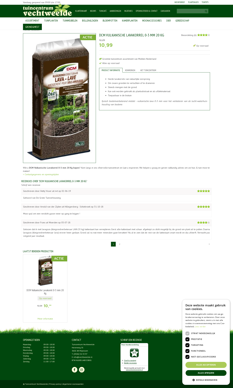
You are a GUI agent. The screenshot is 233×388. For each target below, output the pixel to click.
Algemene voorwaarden (73, 384)
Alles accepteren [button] (206, 364)
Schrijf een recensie (30, 185)
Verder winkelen (32, 30)
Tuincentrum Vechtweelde (83, 344)
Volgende (209, 244)
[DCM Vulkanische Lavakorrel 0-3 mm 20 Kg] (59, 98)
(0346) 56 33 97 (80, 354)
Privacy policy (55, 384)
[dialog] (206, 342)
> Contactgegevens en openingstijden (41, 174)
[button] (206, 380)
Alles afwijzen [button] (206, 373)
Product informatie (111, 70)
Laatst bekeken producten (38, 251)
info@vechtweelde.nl (83, 357)
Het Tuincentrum (148, 70)
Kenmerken (130, 70)
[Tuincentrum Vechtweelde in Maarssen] (47, 9)
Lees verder (200, 326)
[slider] (203, 35)
